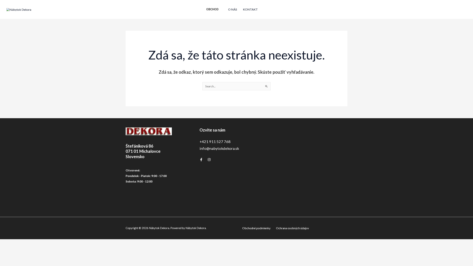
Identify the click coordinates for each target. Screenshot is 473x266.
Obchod (212, 9)
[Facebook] (201, 159)
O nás (232, 9)
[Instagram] (209, 159)
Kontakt (250, 9)
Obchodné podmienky (256, 228)
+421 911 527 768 (215, 141)
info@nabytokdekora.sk (219, 148)
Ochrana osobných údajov (292, 228)
